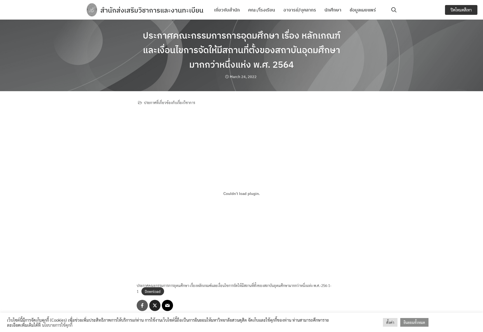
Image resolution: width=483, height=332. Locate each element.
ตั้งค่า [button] (390, 322)
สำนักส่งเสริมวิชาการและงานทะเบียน (151, 10)
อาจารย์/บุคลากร (299, 10)
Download (152, 291)
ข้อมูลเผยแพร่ (363, 10)
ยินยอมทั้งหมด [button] (414, 322)
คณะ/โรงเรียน (261, 10)
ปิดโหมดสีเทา (461, 9)
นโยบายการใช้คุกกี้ (57, 325)
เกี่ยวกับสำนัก (227, 10)
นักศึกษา (333, 10)
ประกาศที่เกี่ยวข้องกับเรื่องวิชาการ (169, 102)
